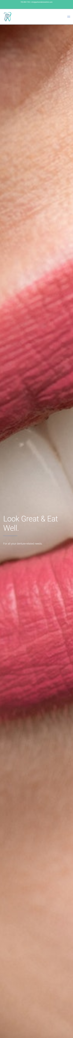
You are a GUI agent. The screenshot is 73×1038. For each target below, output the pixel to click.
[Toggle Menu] (68, 17)
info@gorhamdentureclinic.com (41, 2)
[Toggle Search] (62, 17)
